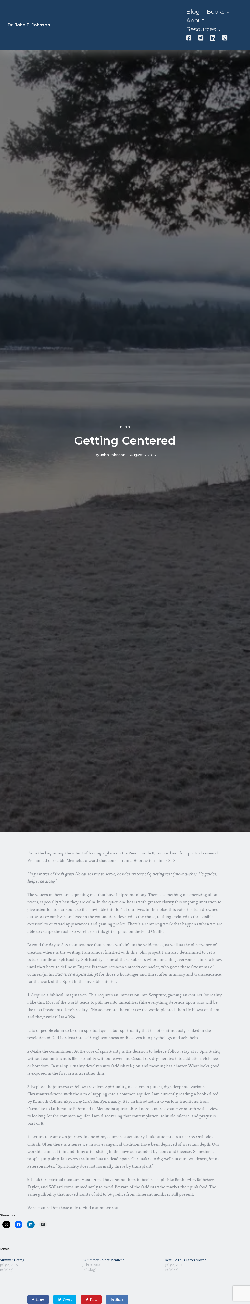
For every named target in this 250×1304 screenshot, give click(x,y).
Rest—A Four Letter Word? (185, 1260)
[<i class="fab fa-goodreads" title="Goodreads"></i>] (225, 38)
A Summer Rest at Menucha (103, 1260)
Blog (193, 11)
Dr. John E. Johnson (28, 24)
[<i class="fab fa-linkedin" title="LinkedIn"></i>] (213, 38)
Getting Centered (125, 441)
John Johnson (112, 455)
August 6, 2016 (143, 455)
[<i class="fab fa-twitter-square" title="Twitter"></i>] (201, 38)
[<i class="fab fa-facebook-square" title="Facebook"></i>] (189, 38)
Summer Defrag (12, 1260)
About (195, 20)
